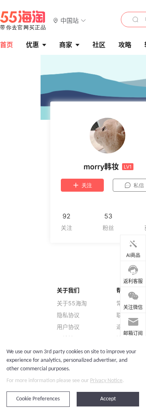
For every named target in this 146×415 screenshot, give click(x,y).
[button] (69, 20)
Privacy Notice (106, 381)
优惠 (32, 45)
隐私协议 (68, 315)
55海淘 (23, 20)
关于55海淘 (72, 303)
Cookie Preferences (38, 399)
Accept (108, 399)
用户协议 (68, 327)
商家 (65, 45)
